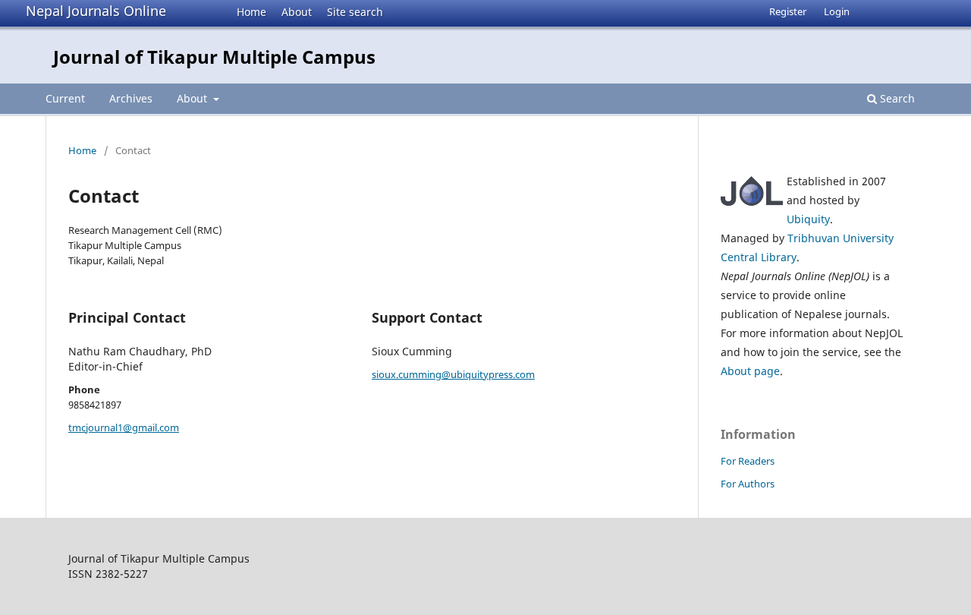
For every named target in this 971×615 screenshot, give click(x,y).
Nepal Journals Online (96, 11)
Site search (355, 12)
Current (65, 98)
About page (750, 371)
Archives (130, 98)
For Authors (748, 483)
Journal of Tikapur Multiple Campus (214, 56)
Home (251, 12)
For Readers (748, 461)
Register (787, 11)
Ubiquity (808, 219)
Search (896, 98)
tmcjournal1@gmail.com (123, 427)
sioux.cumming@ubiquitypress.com (453, 374)
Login (837, 11)
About (296, 12)
